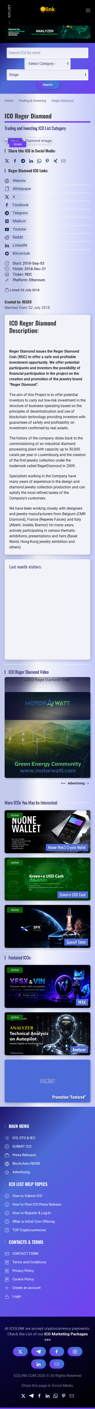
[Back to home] (47, 10)
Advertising (76, 783)
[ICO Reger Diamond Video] (47, 698)
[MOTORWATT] (47, 734)
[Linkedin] (47, 1396)
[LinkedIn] (31, 160)
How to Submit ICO (27, 1196)
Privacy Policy (23, 1271)
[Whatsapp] (55, 1396)
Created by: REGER (18, 302)
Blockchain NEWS (26, 1163)
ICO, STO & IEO (23, 1138)
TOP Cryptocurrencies (29, 1230)
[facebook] (39, 1396)
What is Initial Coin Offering (33, 1221)
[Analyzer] (47, 32)
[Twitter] (7, 160)
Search (47, 84)
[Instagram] (75, 1351)
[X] (20, 1351)
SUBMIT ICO (21, 1146)
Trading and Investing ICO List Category (35, 128)
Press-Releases (24, 1155)
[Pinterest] (47, 160)
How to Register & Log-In (31, 1213)
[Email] (56, 1364)
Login (16, 1296)
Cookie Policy (23, 1279)
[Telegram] (23, 160)
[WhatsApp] (39, 160)
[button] (88, 10)
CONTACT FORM (25, 1254)
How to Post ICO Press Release (36, 1204)
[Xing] (55, 160)
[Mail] (63, 160)
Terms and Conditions (29, 1262)
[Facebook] (15, 160)
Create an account (26, 1288)
